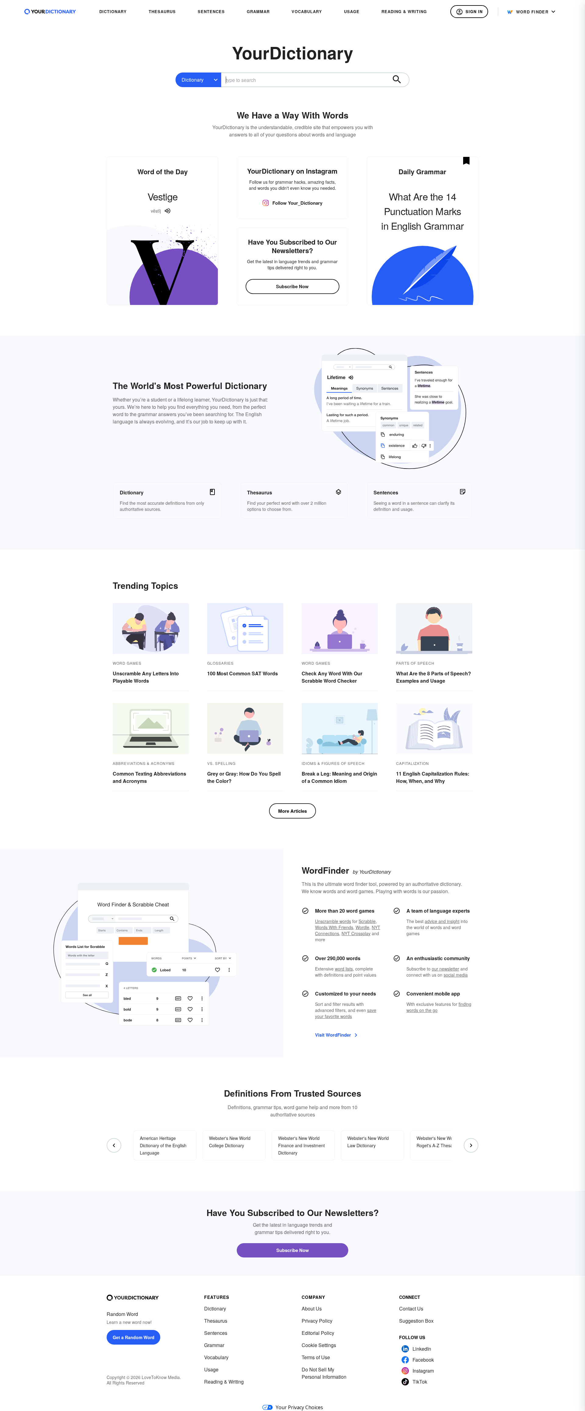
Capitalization (412, 763)
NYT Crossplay (356, 933)
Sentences (215, 1332)
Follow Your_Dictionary (297, 203)
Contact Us (411, 1308)
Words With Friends (334, 927)
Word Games (127, 663)
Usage (211, 1369)
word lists (344, 969)
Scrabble (367, 921)
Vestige (162, 196)
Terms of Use (316, 1357)
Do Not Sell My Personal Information (324, 1373)
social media (456, 975)
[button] (469, 11)
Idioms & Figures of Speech (333, 763)
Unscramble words (333, 921)
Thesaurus (215, 1320)
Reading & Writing (224, 1381)
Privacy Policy (317, 1320)
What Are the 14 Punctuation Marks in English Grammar (422, 210)
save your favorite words (345, 1013)
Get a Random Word (133, 1337)
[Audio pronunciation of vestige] (167, 210)
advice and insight (442, 921)
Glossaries (220, 663)
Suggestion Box (416, 1320)
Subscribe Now (292, 286)
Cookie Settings (319, 1345)
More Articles (292, 811)
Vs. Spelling (221, 763)
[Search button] (400, 80)
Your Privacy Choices (299, 1407)
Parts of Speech (415, 663)
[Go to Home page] (50, 11)
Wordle (362, 927)
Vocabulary (216, 1357)
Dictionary (193, 79)
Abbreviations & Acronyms (144, 763)
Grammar (214, 1345)
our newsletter (445, 969)
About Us (312, 1308)
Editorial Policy (318, 1332)
